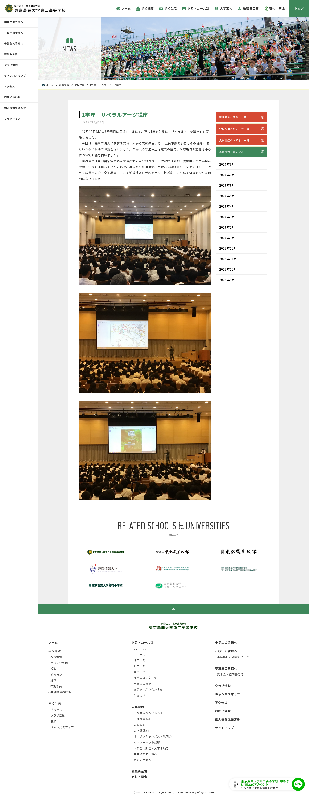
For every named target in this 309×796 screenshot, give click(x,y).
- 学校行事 (55, 710)
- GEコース (139, 648)
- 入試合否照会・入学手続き (150, 748)
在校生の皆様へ (13, 32)
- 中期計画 (55, 686)
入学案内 (226, 8)
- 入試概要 (138, 725)
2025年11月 (228, 259)
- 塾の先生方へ (141, 760)
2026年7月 (227, 175)
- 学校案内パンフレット (147, 713)
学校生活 (170, 8)
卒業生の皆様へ (13, 43)
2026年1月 (227, 238)
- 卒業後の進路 (141, 684)
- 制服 (52, 721)
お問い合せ (223, 711)
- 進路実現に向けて (144, 678)
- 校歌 (52, 669)
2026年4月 (227, 206)
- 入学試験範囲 (141, 731)
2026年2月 (227, 227)
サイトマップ (12, 118)
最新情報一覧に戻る (231, 152)
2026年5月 (227, 196)
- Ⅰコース (138, 654)
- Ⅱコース (138, 660)
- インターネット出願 (146, 742)
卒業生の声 (11, 54)
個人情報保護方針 (15, 107)
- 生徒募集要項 (141, 719)
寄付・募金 (277, 8)
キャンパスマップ (15, 75)
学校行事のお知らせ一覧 (234, 128)
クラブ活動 (11, 65)
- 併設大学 (138, 695)
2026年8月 (227, 164)
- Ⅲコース (138, 666)
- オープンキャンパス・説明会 (152, 736)
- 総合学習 (138, 672)
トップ (299, 8)
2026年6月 (227, 185)
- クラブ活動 (56, 715)
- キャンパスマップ (61, 727)
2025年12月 (228, 248)
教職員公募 (251, 8)
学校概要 (147, 8)
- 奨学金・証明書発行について (235, 674)
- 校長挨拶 (55, 657)
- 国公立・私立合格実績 (147, 690)
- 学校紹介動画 (58, 663)
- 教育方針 (55, 674)
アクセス (9, 86)
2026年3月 (227, 217)
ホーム (126, 8)
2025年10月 (228, 269)
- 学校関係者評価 (59, 692)
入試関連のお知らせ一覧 (234, 140)
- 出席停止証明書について (232, 657)
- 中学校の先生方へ (144, 754)
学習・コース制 (198, 8)
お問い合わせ (12, 97)
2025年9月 (227, 280)
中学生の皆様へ (13, 22)
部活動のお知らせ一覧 (233, 117)
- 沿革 (52, 680)
